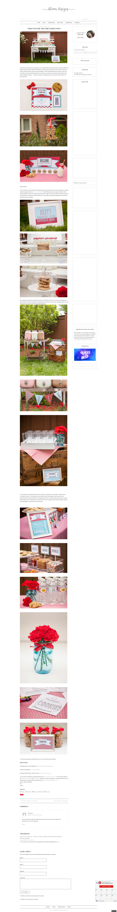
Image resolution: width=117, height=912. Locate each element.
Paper (53, 907)
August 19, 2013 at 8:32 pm (35, 815)
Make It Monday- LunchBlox (60, 800)
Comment (22, 878)
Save (22, 794)
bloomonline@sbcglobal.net (50, 780)
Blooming (77, 22)
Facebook (24, 778)
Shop (44, 22)
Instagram (36, 778)
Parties (48, 907)
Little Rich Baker (37, 192)
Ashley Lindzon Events (45, 773)
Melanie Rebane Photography (45, 766)
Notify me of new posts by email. (29, 899)
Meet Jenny (60, 22)
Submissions (69, 22)
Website (22, 871)
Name (22, 857)
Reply (23, 824)
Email (22, 864)
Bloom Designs (59, 9)
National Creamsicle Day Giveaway (30, 800)
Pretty (69, 907)
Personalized (61, 907)
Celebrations (51, 22)
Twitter (29, 778)
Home (38, 22)
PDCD (66, 910)
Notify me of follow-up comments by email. (32, 895)
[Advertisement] (84, 133)
